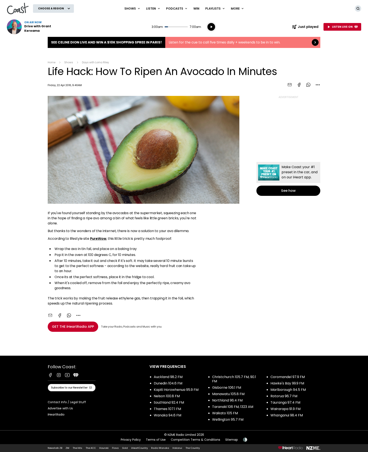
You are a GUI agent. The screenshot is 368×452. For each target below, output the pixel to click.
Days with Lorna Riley (95, 62)
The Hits (77, 448)
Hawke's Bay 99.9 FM (287, 383)
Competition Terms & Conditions (195, 440)
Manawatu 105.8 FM (228, 393)
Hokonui (177, 448)
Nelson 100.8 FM (167, 396)
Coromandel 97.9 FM (287, 376)
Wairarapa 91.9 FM (285, 408)
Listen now (34, 26)
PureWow (98, 238)
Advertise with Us (60, 408)
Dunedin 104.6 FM (168, 383)
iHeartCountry (139, 448)
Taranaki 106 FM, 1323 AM (232, 406)
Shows (68, 62)
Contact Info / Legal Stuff (67, 402)
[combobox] (317, 84)
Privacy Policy (131, 440)
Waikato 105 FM (225, 413)
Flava (115, 448)
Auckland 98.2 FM (168, 376)
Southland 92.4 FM (169, 402)
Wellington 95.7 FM (227, 419)
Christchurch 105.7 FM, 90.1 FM (234, 379)
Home (51, 62)
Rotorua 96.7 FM (283, 396)
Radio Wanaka (160, 448)
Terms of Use (156, 440)
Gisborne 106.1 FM (226, 387)
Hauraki (104, 448)
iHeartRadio (56, 414)
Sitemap (231, 440)
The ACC (91, 448)
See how (288, 179)
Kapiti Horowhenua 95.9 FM (176, 389)
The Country (192, 448)
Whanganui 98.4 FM (286, 415)
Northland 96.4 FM (227, 400)
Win (196, 8)
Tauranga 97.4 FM (285, 402)
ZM (67, 448)
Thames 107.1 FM (167, 408)
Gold (125, 448)
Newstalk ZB (55, 448)
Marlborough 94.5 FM (288, 389)
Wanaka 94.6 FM (167, 415)
